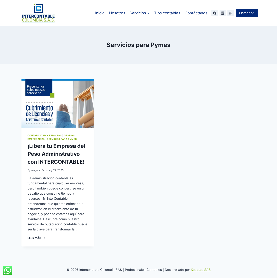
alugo (34, 170)
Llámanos (246, 13)
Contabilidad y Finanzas (45, 135)
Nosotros (117, 13)
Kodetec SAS (201, 270)
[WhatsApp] (230, 13)
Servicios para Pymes (62, 139)
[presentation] (57, 103)
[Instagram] (223, 13)
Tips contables (167, 13)
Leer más (36, 237)
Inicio (100, 13)
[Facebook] (214, 13)
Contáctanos (196, 13)
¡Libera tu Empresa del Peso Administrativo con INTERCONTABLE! (56, 154)
